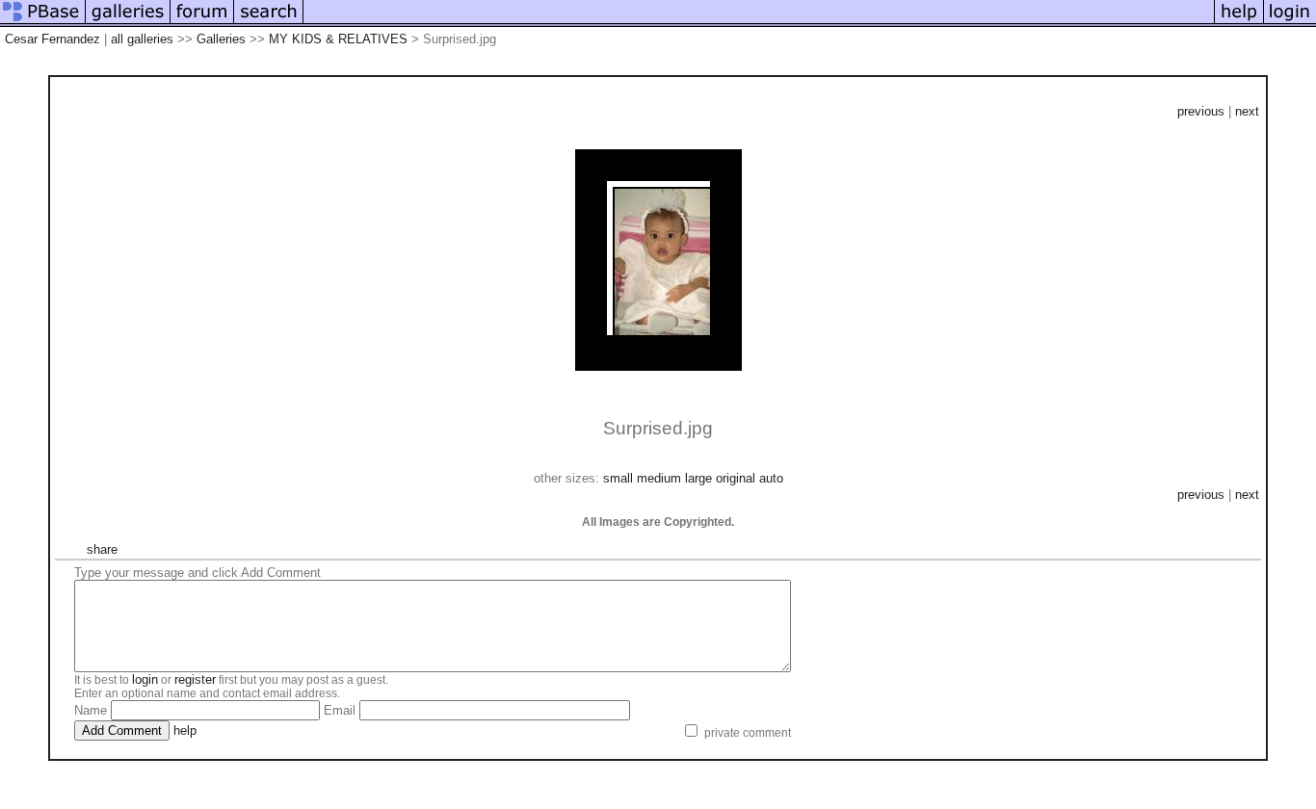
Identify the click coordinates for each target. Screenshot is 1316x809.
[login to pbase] (1290, 22)
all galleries (142, 39)
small (618, 478)
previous (1200, 111)
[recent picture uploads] (128, 22)
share (102, 549)
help (185, 730)
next (1247, 111)
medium (659, 478)
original (735, 478)
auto (771, 478)
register (195, 679)
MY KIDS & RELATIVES (338, 39)
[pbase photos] (43, 22)
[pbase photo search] (268, 22)
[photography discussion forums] (202, 22)
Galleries (221, 39)
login (145, 679)
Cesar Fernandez (52, 39)
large (698, 478)
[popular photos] (758, 22)
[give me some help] (1239, 22)
